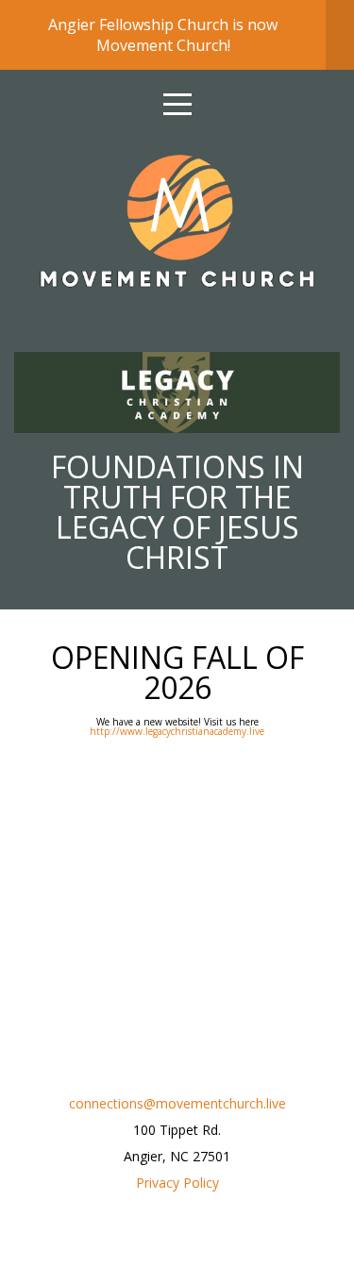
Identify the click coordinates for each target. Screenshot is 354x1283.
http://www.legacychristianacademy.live (177, 731)
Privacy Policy (177, 1182)
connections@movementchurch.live (177, 1103)
